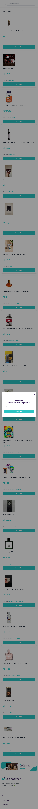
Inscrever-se (19, 411)
